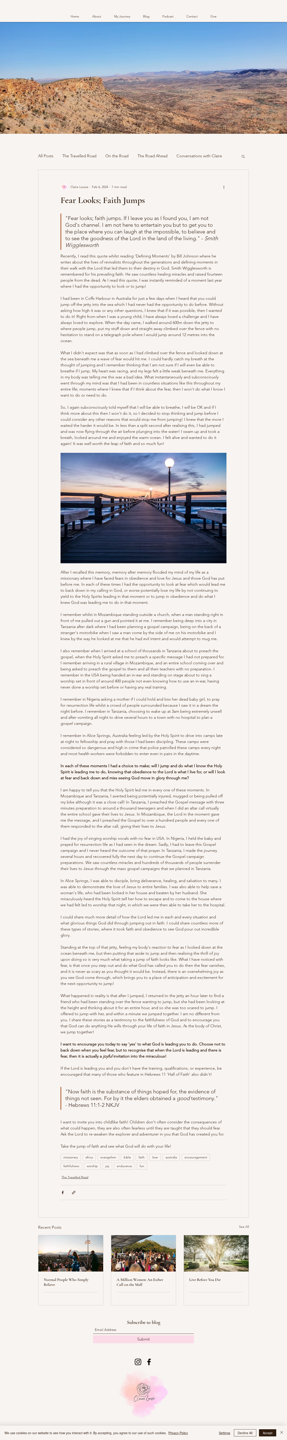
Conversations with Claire (199, 155)
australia (171, 1157)
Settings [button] (224, 1433)
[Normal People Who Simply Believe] (70, 1253)
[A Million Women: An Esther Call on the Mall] (143, 1253)
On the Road (116, 155)
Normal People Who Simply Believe (66, 1282)
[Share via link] (74, 1192)
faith (142, 1157)
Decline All (245, 1433)
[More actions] (223, 187)
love (155, 1157)
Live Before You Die (205, 1279)
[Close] (281, 1432)
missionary (70, 1157)
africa (89, 1157)
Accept (267, 1433)
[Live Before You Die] (216, 1253)
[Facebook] (149, 1362)
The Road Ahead (152, 155)
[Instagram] (138, 1362)
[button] (243, 156)
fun (142, 1166)
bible (127, 1157)
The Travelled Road (79, 155)
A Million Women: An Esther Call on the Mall (140, 1282)
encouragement (196, 1157)
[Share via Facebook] (63, 1192)
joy (107, 1166)
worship (92, 1166)
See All (244, 1227)
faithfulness (71, 1166)
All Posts (45, 155)
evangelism (108, 1157)
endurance (124, 1166)
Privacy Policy (178, 1433)
